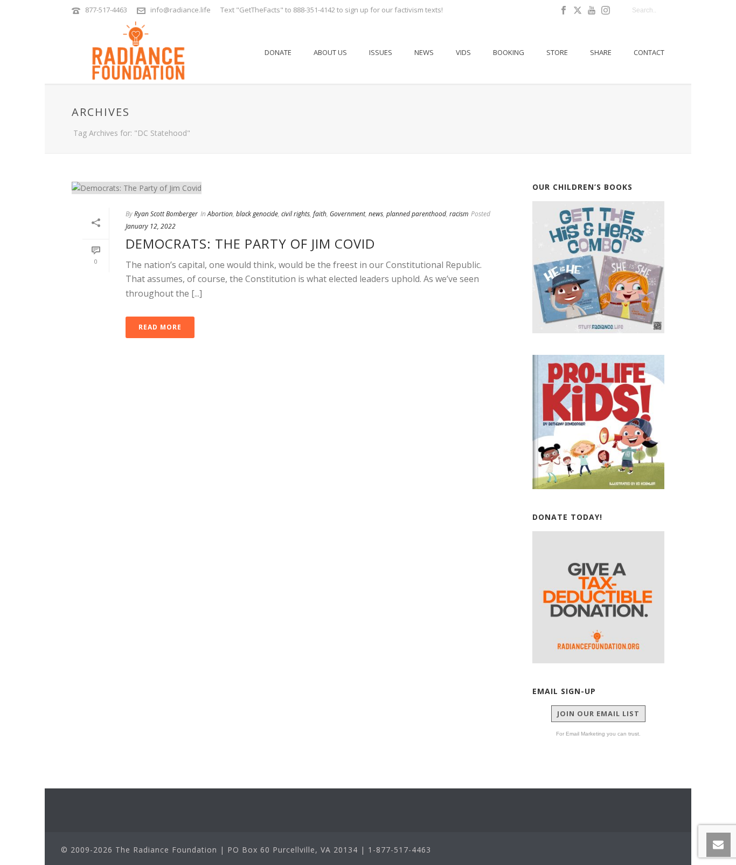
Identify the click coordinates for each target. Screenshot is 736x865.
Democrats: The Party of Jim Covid (250, 243)
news (376, 213)
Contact (649, 52)
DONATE (278, 52)
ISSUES (380, 52)
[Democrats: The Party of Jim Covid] (291, 187)
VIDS (463, 52)
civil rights (295, 213)
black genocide (257, 213)
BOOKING (508, 52)
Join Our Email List (598, 713)
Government (347, 213)
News (424, 52)
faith (320, 213)
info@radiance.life (180, 10)
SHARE (601, 52)
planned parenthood (416, 213)
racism (458, 213)
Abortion (220, 213)
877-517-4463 (106, 10)
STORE (557, 52)
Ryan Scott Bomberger (166, 213)
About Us (330, 52)
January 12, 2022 (151, 226)
